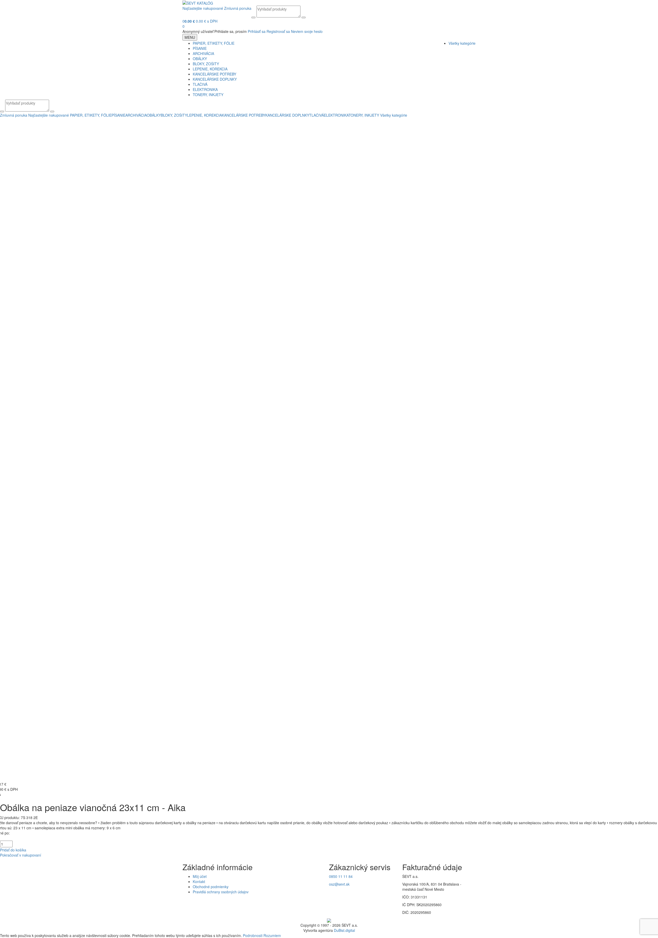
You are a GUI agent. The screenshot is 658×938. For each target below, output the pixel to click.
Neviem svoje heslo (307, 31)
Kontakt (199, 881)
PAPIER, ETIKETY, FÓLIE (213, 43)
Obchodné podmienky (211, 886)
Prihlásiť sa (257, 31)
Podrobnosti (252, 935)
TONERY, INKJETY (208, 94)
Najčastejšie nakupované (202, 8)
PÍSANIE (200, 48)
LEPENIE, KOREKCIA (210, 68)
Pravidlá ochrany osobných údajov (221, 891)
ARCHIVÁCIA (203, 53)
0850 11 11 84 (341, 876)
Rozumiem (272, 935)
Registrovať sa (278, 31)
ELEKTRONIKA (205, 89)
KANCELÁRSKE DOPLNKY (215, 79)
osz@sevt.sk (339, 884)
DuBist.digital (344, 930)
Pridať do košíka (13, 849)
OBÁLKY (200, 58)
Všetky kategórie (462, 43)
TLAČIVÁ (200, 84)
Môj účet (200, 876)
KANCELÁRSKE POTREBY (214, 74)
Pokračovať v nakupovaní (20, 855)
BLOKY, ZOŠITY (206, 63)
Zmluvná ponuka (237, 8)
